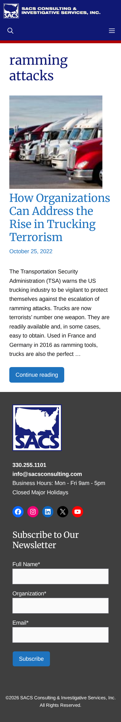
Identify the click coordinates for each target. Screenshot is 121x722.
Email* (20, 622)
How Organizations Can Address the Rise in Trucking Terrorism (59, 218)
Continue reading (37, 374)
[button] (10, 31)
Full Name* (26, 564)
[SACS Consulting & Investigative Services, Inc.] (52, 11)
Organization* (29, 593)
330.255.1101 (29, 465)
